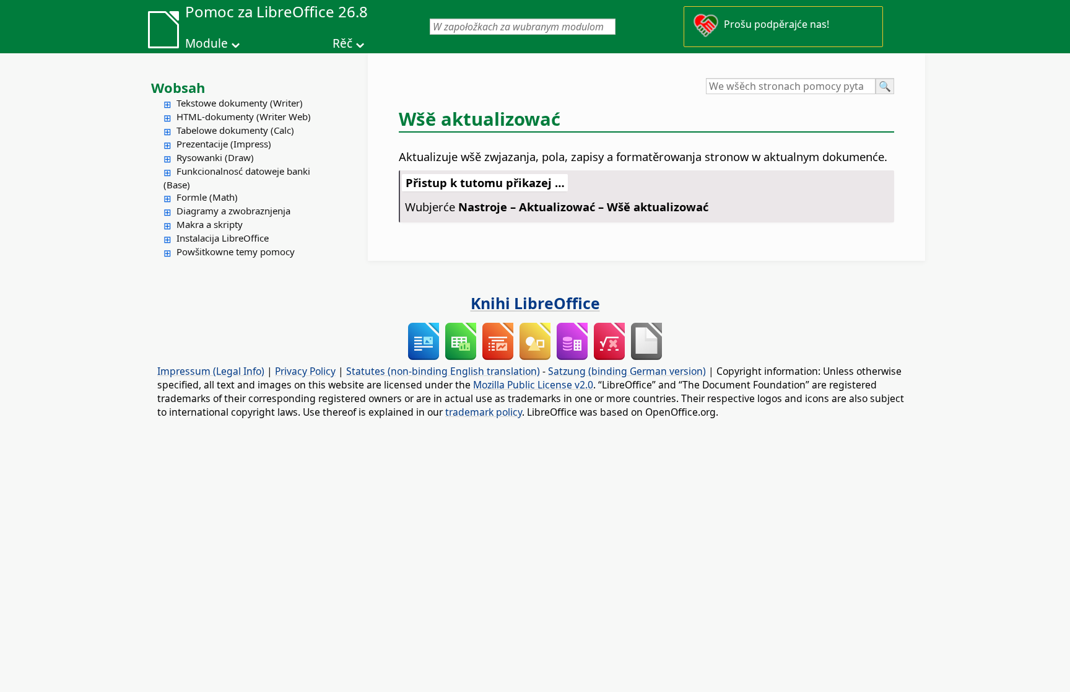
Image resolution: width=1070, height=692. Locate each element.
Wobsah (178, 87)
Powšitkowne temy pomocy (235, 251)
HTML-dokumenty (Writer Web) (243, 116)
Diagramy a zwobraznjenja (233, 210)
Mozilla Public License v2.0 (533, 385)
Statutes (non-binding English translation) (443, 371)
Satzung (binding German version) (627, 371)
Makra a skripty (209, 224)
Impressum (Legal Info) (210, 371)
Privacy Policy (305, 371)
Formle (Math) (207, 197)
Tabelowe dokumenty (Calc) (235, 130)
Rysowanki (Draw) (215, 157)
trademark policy (483, 412)
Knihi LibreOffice (535, 302)
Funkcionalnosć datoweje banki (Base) (236, 178)
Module (206, 43)
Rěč (342, 43)
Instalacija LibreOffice (222, 238)
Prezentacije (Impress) (223, 144)
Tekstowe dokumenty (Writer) (239, 103)
